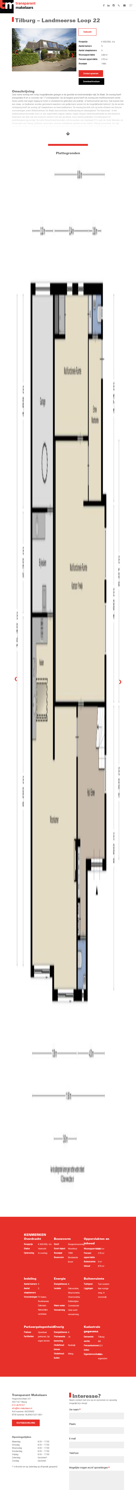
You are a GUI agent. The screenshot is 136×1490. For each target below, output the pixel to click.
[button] (130, 5)
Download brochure (91, 81)
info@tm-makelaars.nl (22, 1408)
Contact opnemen (90, 73)
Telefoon (74, 1453)
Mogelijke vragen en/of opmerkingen (89, 1467)
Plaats (72, 1424)
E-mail (72, 1438)
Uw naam (74, 1409)
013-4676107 (18, 1405)
